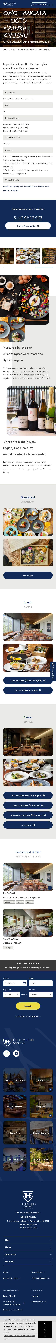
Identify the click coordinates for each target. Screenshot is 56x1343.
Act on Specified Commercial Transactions (11, 1302)
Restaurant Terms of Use (11, 1310)
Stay (7, 1239)
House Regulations (38, 1301)
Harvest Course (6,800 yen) (26, 805)
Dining (12, 49)
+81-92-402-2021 (30, 217)
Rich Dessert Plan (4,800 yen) (26, 795)
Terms (34, 1296)
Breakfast (28, 575)
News (5, 1272)
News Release (37, 1272)
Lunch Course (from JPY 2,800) (26, 680)
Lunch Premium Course (26, 690)
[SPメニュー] (51, 4)
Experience (10, 1254)
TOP (4, 49)
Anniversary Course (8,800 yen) (26, 815)
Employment (36, 1291)
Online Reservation (26, 225)
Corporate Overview (10, 1291)
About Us (9, 1261)
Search (28, 1006)
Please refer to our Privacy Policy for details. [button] (19, 1337)
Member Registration (39, 4)
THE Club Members (39, 1278)
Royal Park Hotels (10, 1278)
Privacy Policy (8, 1296)
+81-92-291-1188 (30, 1224)
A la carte (26, 825)
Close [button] (45, 1329)
